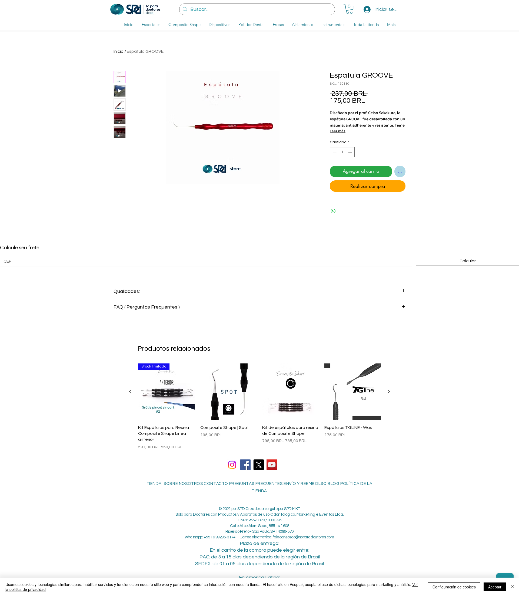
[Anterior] (130, 391)
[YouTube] (272, 464)
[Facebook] (245, 464)
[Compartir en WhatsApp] (333, 211)
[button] (349, 9)
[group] (259, 407)
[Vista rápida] (228, 391)
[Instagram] (232, 464)
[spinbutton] (342, 152)
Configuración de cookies (454, 587)
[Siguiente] (388, 391)
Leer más (337, 131)
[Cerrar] (512, 587)
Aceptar (494, 587)
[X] (258, 464)
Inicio (119, 51)
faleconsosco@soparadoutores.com (303, 537)
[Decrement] (334, 152)
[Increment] (350, 152)
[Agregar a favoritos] (400, 171)
